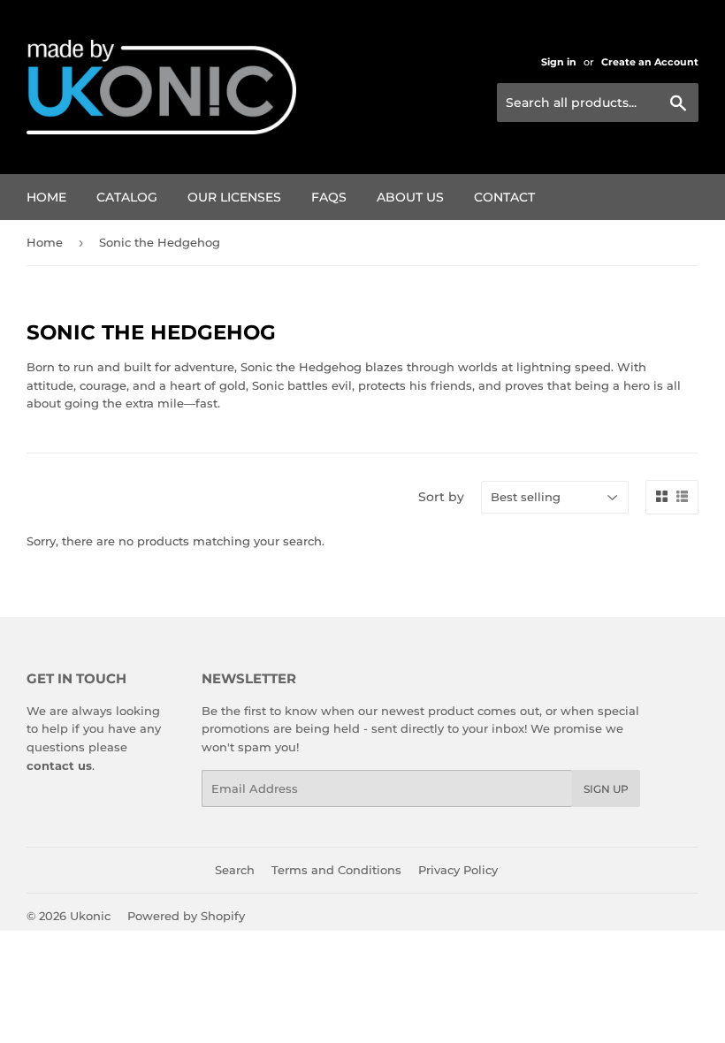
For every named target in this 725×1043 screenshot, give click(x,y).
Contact (504, 197)
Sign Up (606, 789)
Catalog (126, 197)
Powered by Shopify (186, 916)
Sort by (441, 497)
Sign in (558, 62)
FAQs (329, 197)
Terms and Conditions (336, 870)
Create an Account (649, 62)
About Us (410, 197)
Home (46, 197)
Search (235, 870)
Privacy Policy (458, 870)
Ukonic (90, 916)
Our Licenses (234, 197)
